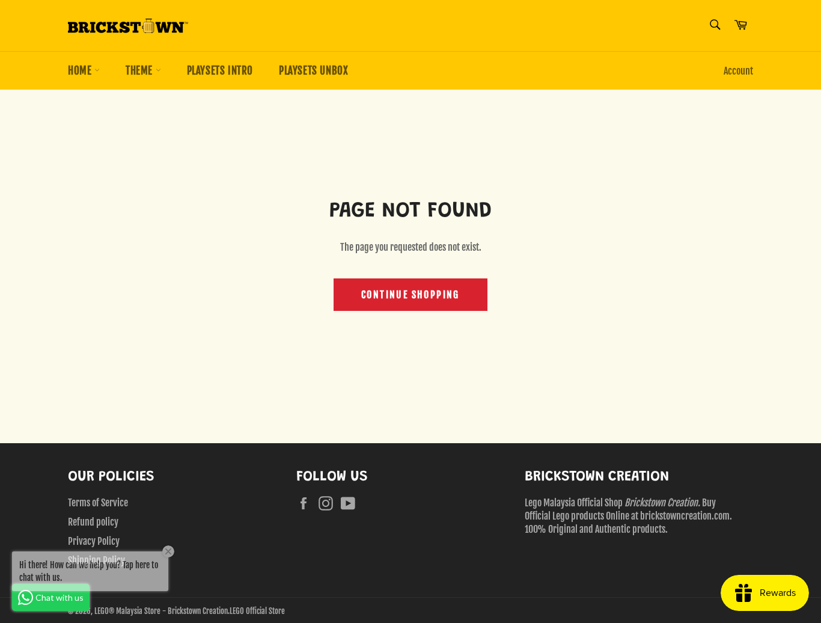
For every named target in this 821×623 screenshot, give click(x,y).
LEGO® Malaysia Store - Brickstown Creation (161, 611)
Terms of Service (98, 503)
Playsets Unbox (313, 70)
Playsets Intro (220, 70)
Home (81, 70)
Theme (141, 70)
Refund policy (93, 522)
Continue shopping (410, 295)
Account (738, 71)
